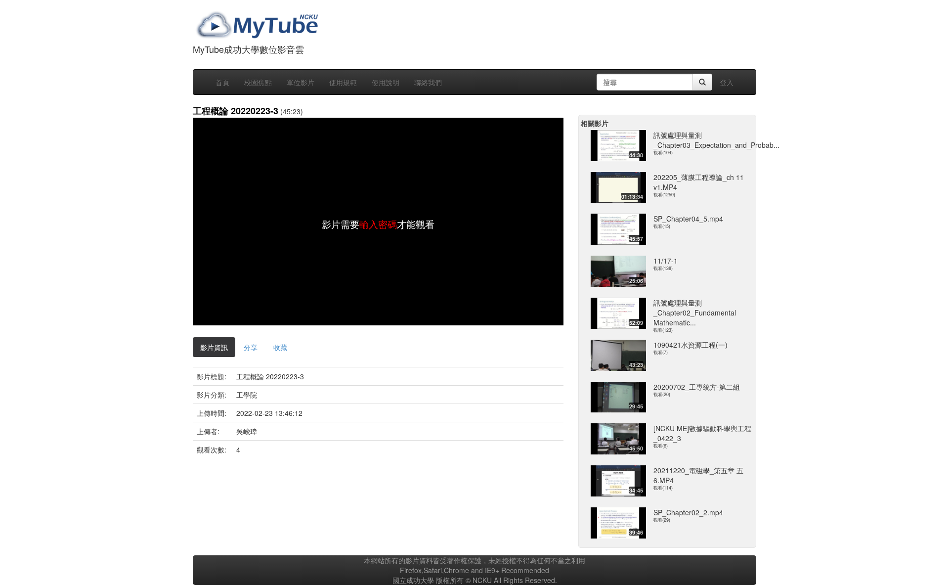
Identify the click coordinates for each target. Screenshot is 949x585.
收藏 (280, 347)
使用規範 (343, 82)
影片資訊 (214, 347)
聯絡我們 (428, 82)
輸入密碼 (378, 224)
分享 (251, 347)
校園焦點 (258, 82)
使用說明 (385, 82)
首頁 (222, 82)
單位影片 (300, 82)
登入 (726, 82)
